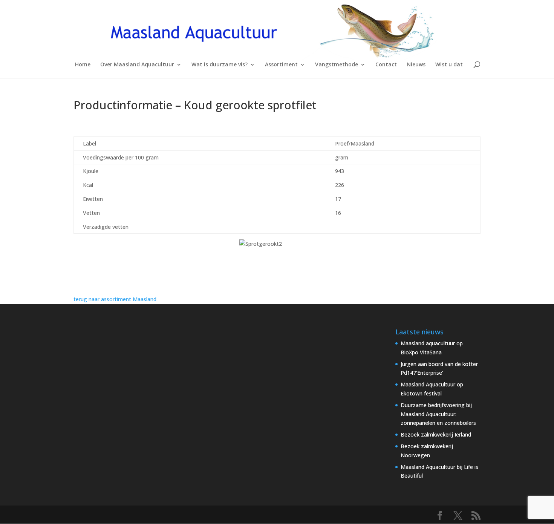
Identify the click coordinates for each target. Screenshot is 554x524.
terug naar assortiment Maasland (114, 299)
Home (82, 65)
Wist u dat (449, 65)
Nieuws (416, 65)
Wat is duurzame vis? (219, 65)
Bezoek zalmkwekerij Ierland (436, 434)
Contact (386, 65)
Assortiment (281, 65)
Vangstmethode (336, 65)
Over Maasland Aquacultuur (137, 65)
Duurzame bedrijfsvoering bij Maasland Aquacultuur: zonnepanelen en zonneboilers (438, 414)
